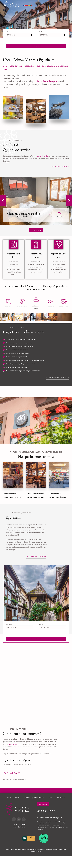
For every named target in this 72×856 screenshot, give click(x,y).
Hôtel (17, 797)
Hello (9, 797)
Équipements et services (56, 377)
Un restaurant (10, 350)
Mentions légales (10, 849)
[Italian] (31, 5)
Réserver (37, 230)
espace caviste (23, 357)
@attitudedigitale (54, 849)
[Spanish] (29, 5)
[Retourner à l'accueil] (12, 5)
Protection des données (33, 849)
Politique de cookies (20, 849)
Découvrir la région (35, 556)
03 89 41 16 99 (12, 773)
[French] (24, 5)
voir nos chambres (59, 166)
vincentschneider (36, 851)
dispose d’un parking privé (47, 81)
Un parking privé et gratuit (14, 364)
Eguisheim (61, 797)
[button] (68, 5)
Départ (41, 31)
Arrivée (9, 31)
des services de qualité (36, 360)
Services (27, 797)
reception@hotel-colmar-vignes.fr (16, 779)
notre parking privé (15, 744)
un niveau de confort (42, 156)
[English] (27, 5)
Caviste (51, 797)
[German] (26, 5)
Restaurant (39, 797)
